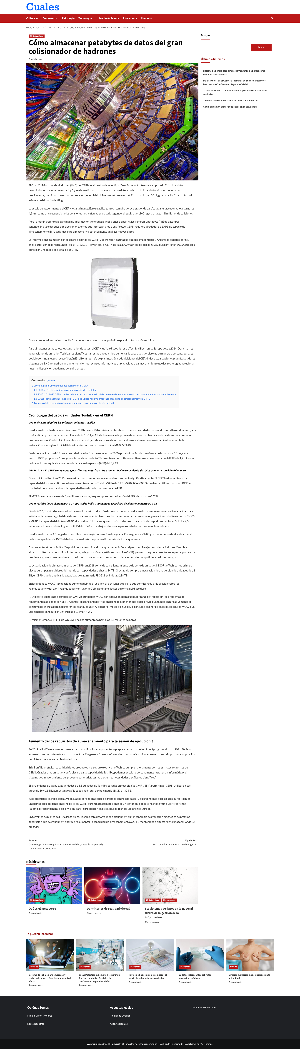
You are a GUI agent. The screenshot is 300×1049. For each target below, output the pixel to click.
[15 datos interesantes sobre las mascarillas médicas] (200, 955)
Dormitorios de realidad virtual (108, 908)
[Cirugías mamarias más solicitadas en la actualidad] (250, 955)
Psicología (68, 18)
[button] (272, 18)
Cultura (30, 18)
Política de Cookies (120, 1015)
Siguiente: (174, 842)
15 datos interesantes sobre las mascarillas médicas (230, 100)
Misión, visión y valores (39, 1015)
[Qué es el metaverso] (54, 885)
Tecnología (85, 18)
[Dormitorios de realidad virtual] (112, 885)
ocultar (51, 380)
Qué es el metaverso (42, 908)
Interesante (130, 18)
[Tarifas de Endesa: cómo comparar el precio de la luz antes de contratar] (150, 955)
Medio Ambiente (109, 18)
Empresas (49, 18)
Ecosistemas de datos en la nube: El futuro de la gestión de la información (169, 913)
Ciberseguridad (169, 900)
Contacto (146, 18)
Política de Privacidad (204, 1007)
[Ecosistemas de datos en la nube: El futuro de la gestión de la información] (170, 885)
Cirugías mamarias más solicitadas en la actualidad (230, 106)
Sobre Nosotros (35, 1023)
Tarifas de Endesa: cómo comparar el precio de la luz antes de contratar (235, 92)
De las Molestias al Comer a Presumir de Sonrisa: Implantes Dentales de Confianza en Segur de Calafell (234, 82)
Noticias (233, 966)
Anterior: (66, 844)
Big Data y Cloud (36, 36)
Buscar (205, 35)
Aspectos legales (119, 1023)
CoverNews (190, 1043)
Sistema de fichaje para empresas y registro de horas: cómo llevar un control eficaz (234, 72)
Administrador (37, 59)
